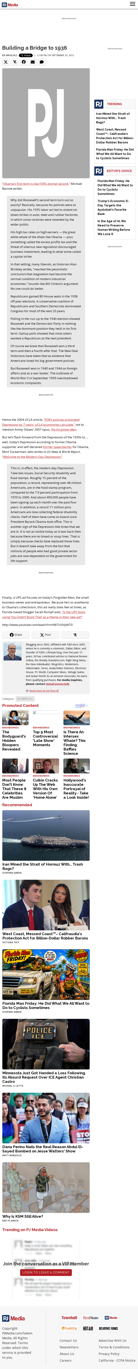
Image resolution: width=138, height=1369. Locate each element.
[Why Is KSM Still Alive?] (46, 1187)
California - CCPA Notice (117, 1360)
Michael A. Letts (12, 1086)
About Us (67, 1354)
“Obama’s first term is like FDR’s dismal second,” (36, 184)
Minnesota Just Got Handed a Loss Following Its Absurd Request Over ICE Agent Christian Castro (43, 1077)
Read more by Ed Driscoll (44, 690)
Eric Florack (10, 1220)
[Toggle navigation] (132, 4)
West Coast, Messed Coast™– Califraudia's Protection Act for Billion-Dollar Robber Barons (45, 936)
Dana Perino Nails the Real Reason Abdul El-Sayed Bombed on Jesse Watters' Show (42, 1149)
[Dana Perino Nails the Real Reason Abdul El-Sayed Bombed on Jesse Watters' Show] (46, 1117)
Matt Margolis (11, 1155)
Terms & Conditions (114, 1347)
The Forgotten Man (63, 429)
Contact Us (68, 1340)
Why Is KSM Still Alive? (22, 1216)
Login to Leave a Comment (46, 1272)
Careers (66, 1360)
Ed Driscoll (10, 55)
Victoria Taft (10, 942)
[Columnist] (14, 651)
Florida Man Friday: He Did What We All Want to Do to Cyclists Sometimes (45, 1005)
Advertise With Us (112, 1340)
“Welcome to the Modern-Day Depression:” (32, 457)
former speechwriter (57, 447)
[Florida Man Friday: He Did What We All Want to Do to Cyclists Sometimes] (46, 974)
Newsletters (69, 1347)
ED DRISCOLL (25, 698)
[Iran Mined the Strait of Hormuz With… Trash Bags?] (46, 835)
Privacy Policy (109, 1354)
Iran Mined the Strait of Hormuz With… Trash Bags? (42, 866)
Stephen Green (12, 873)
